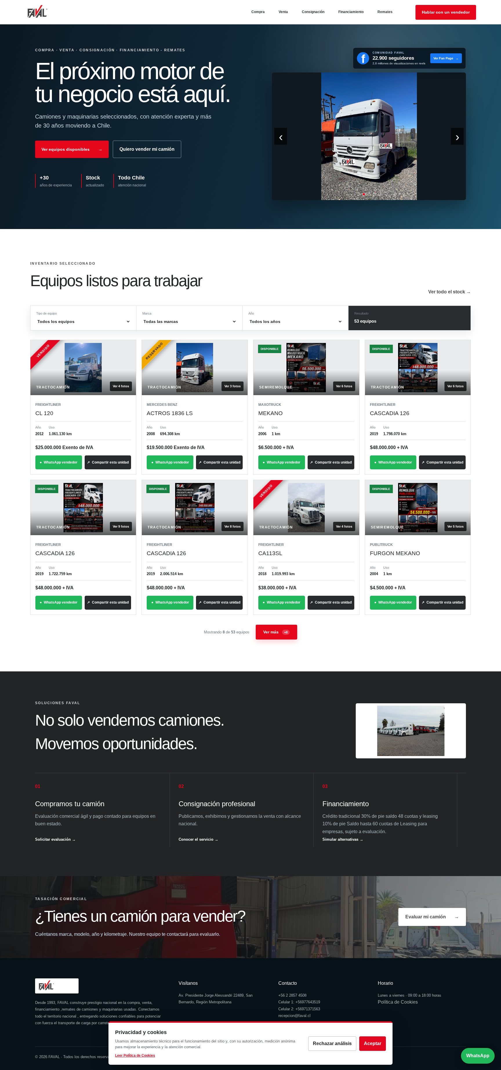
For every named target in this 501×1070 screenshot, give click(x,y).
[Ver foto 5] (379, 194)
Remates (385, 12)
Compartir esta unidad (110, 462)
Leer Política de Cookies (135, 1055)
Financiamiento (351, 12)
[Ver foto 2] (363, 194)
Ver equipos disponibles (71, 149)
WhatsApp (477, 1055)
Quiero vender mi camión (147, 149)
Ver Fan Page (446, 58)
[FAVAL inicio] (46, 12)
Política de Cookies (398, 1002)
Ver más (275, 632)
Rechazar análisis (332, 1043)
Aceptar (372, 1043)
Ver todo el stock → (449, 291)
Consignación (313, 12)
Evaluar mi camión (432, 916)
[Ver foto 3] (369, 194)
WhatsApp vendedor (60, 462)
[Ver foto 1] (358, 194)
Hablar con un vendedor (446, 12)
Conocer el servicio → (198, 839)
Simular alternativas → (342, 839)
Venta (283, 12)
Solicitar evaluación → (55, 839)
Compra (258, 12)
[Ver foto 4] (374, 194)
